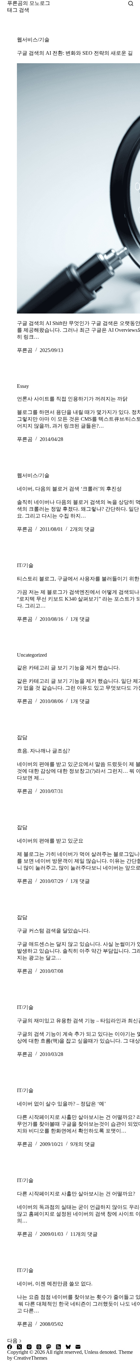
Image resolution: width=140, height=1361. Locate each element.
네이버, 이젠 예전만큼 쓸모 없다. (54, 1283)
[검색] (130, 3)
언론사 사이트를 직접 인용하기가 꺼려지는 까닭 (72, 399)
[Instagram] (29, 1346)
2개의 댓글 (82, 529)
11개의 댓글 (84, 1234)
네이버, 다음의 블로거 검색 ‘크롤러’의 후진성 (69, 488)
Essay (23, 386)
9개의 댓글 (82, 1144)
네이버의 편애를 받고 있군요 (50, 840)
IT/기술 (25, 565)
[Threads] (38, 1346)
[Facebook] (9, 1346)
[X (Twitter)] (19, 1346)
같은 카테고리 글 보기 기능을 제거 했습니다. (68, 667)
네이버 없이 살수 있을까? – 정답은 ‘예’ (61, 1103)
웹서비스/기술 (33, 39)
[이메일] (78, 1346)
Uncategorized (32, 655)
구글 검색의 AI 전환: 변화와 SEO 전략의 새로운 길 (75, 53)
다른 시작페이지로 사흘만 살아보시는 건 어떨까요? (76, 1193)
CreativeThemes (30, 1358)
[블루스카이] (68, 1346)
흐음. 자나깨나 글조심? (43, 751)
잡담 (22, 737)
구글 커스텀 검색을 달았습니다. (53, 930)
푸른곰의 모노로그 (28, 3)
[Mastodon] (48, 1346)
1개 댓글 (80, 619)
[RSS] (58, 1346)
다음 (13, 1340)
